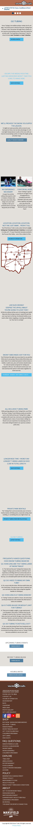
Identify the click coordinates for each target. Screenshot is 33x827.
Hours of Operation (15, 238)
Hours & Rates (15, 39)
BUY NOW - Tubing (9, 724)
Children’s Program (10, 733)
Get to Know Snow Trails (12, 791)
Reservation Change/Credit (13, 776)
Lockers (5, 770)
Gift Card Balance (9, 712)
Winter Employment (10, 795)
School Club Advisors (11, 746)
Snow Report (7, 701)
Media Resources (9, 793)
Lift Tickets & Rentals (10, 731)
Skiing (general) (8, 750)
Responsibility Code (10, 780)
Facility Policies (8, 782)
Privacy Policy (8, 778)
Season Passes (8, 726)
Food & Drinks (8, 765)
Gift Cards (6, 735)
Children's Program (10, 753)
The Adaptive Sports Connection (15, 804)
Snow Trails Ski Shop (10, 729)
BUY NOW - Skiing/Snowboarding (15, 722)
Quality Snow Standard (15, 140)
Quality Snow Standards (12, 767)
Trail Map (6, 759)
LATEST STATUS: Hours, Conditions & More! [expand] (17, 8)
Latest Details (15, 540)
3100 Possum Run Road (11, 690)
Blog (4, 703)
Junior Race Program (11, 799)
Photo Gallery (8, 710)
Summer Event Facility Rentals (14, 797)
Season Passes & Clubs (10, 744)
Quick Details (15, 83)
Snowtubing (7, 748)
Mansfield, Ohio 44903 (11, 692)
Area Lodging (8, 761)
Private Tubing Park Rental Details (15, 519)
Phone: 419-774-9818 (10, 694)
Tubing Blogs (15, 660)
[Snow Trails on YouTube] (13, 715)
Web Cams (6, 707)
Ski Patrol (6, 802)
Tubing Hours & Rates (15, 675)
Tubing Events (15, 646)
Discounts (6, 738)
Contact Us (7, 696)
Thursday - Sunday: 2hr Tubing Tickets (15, 374)
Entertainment (8, 763)
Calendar (6, 705)
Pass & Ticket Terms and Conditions (16, 785)
